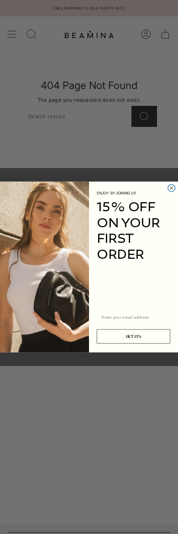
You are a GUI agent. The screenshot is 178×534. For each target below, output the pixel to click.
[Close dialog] (171, 188)
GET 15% (133, 337)
